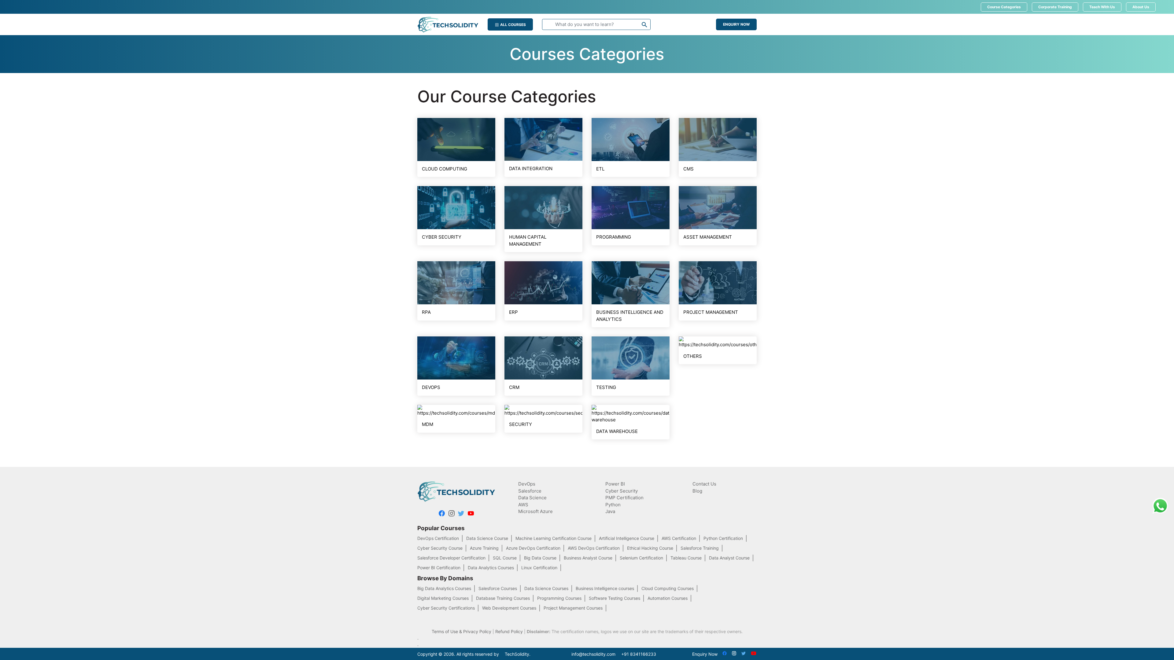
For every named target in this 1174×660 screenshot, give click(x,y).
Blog (697, 491)
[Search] (644, 26)
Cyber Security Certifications (446, 607)
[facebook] (441, 514)
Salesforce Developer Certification (451, 557)
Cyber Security (621, 491)
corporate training (1055, 7)
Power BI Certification (438, 567)
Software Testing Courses (614, 598)
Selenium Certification (641, 557)
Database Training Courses (503, 598)
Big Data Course (540, 557)
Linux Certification (539, 567)
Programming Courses (559, 598)
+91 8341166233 (638, 654)
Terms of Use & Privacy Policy (461, 631)
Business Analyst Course (588, 557)
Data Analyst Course (729, 557)
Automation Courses (668, 598)
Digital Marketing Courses (443, 598)
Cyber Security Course (440, 548)
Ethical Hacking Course (650, 548)
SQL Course (505, 557)
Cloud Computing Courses (667, 588)
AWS (523, 505)
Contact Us (704, 484)
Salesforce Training (700, 548)
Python (613, 505)
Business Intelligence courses (605, 588)
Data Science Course (487, 538)
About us (1140, 7)
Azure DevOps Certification (533, 548)
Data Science (532, 498)
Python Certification (723, 538)
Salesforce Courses (497, 588)
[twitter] (461, 514)
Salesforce (529, 491)
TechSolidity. (517, 654)
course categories (1004, 7)
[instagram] (451, 514)
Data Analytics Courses (491, 567)
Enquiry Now (736, 24)
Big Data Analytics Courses (444, 588)
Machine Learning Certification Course (553, 538)
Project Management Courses (573, 607)
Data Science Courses (546, 588)
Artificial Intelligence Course (626, 538)
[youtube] (470, 514)
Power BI (615, 484)
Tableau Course (686, 557)
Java (610, 511)
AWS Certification (679, 538)
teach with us (1102, 7)
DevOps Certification (438, 538)
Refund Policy (509, 631)
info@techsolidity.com (593, 654)
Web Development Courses (509, 607)
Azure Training (484, 548)
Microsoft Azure (535, 511)
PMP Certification (624, 498)
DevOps (526, 484)
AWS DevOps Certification (594, 548)
